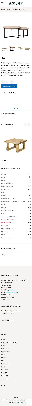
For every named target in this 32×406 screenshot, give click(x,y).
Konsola (3, 195)
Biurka (3, 177)
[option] (16, 29)
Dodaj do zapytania (9, 86)
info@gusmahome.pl (12, 292)
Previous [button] (3, 29)
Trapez (3, 160)
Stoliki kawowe (16, 9)
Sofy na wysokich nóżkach (9, 216)
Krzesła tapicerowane (8, 198)
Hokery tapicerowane (8, 186)
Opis (16, 108)
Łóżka (3, 204)
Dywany (3, 180)
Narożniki (4, 207)
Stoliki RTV (4, 231)
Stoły (3, 234)
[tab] (16, 108)
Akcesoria (4, 174)
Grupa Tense (19, 402)
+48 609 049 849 (9, 290)
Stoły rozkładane (6, 238)
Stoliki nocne (5, 225)
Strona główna (5, 9)
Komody (3, 192)
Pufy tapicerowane (7, 210)
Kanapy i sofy (5, 189)
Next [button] (29, 29)
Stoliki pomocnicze (7, 228)
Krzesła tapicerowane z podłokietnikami (13, 201)
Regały (3, 213)
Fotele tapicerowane (7, 183)
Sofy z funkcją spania (7, 219)
